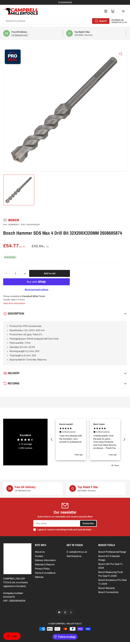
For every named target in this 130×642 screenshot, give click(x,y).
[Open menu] (123, 11)
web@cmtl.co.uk (119, 22)
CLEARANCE (65, 2)
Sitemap (39, 577)
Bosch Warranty (106, 588)
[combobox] (56, 21)
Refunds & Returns (45, 564)
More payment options (36, 289)
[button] (52, 439)
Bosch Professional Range (112, 552)
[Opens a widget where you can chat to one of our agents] (12, 636)
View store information (14, 303)
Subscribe (88, 523)
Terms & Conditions (45, 573)
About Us (40, 552)
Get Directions (74, 556)
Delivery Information (45, 560)
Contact (39, 556)
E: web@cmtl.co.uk (77, 552)
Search (103, 21)
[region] (88, 440)
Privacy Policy (42, 568)
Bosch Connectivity (108, 592)
